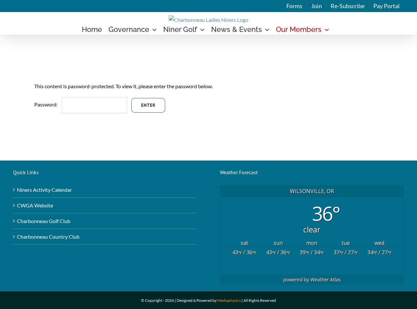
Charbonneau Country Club (48, 236)
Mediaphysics (229, 300)
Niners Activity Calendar (44, 190)
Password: (46, 104)
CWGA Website (35, 205)
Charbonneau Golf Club (43, 221)
